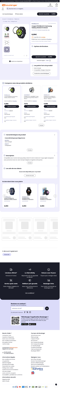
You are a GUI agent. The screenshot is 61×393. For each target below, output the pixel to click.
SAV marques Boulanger (37, 344)
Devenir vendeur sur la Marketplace (40, 366)
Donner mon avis (30, 175)
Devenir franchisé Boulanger (38, 361)
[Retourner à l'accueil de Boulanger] (9, 5)
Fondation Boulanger (36, 347)
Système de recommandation (10, 369)
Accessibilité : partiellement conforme (12, 375)
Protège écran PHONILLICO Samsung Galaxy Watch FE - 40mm (27, 199)
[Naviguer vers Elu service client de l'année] (44, 373)
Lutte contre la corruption (9, 373)
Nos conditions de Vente (8, 359)
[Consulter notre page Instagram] (30, 313)
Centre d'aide (5, 344)
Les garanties (5, 361)
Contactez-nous (6, 335)
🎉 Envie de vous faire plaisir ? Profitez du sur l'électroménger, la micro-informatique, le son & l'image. (29, 1)
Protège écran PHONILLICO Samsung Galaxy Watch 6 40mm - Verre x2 (46, 199)
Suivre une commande (8, 339)
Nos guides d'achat (7, 342)
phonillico (49, 39)
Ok (47, 308)
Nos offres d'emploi (36, 359)
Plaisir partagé (34, 337)
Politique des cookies (7, 368)
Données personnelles (8, 364)
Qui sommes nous (36, 335)
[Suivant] (27, 56)
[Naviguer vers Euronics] (44, 369)
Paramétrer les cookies (8, 366)
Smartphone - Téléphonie (13, 19)
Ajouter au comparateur (16, 61)
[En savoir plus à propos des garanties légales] (50, 60)
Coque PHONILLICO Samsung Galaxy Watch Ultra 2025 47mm (10, 199)
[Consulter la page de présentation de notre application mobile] (24, 324)
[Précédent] (24, 56)
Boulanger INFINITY (35, 351)
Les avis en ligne (6, 371)
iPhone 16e (6, 254)
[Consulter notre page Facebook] (25, 313)
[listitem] (7, 36)
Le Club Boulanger (35, 345)
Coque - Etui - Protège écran (10, 21)
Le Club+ (43, 37)
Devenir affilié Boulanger (37, 362)
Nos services (34, 340)
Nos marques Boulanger (37, 342)
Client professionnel (36, 349)
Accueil (4, 19)
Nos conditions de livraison (9, 340)
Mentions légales (6, 362)
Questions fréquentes (8, 337)
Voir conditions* (29, 293)
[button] (4, 195)
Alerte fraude (5, 381)
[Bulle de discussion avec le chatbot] (56, 384)
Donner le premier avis (44, 30)
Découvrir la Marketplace (37, 364)
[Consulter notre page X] (27, 313)
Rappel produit (6, 379)
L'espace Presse (35, 339)
